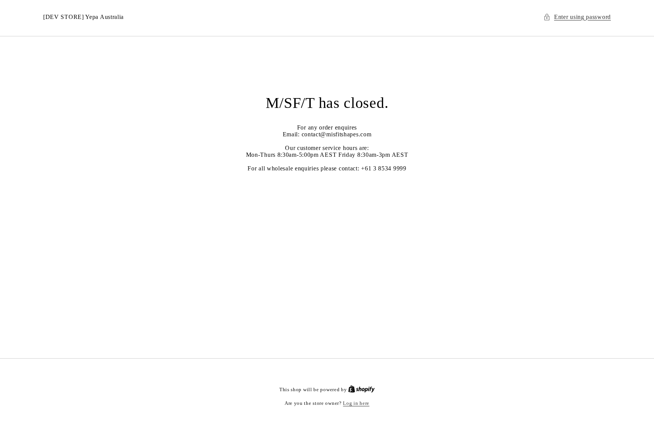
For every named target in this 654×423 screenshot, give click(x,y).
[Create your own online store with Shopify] (361, 389)
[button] (577, 17)
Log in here (356, 403)
